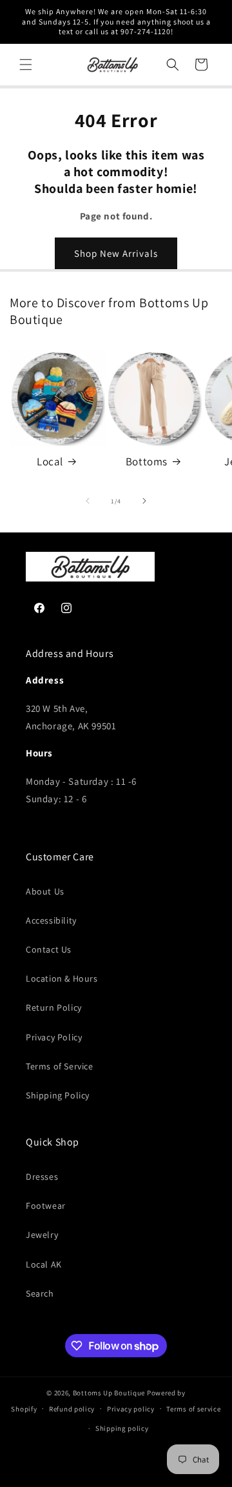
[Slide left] (87, 501)
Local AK (44, 1264)
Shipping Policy (58, 1095)
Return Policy (54, 1007)
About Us (45, 891)
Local (50, 461)
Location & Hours (62, 978)
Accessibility (51, 920)
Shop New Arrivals (116, 253)
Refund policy (72, 1408)
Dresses (42, 1176)
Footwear (46, 1205)
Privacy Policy (54, 1037)
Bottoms (147, 461)
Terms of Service (59, 1066)
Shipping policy (122, 1428)
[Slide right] (144, 501)
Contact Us (49, 949)
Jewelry (42, 1234)
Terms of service (193, 1408)
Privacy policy (131, 1408)
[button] (26, 64)
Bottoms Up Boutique (109, 1392)
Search (40, 1293)
